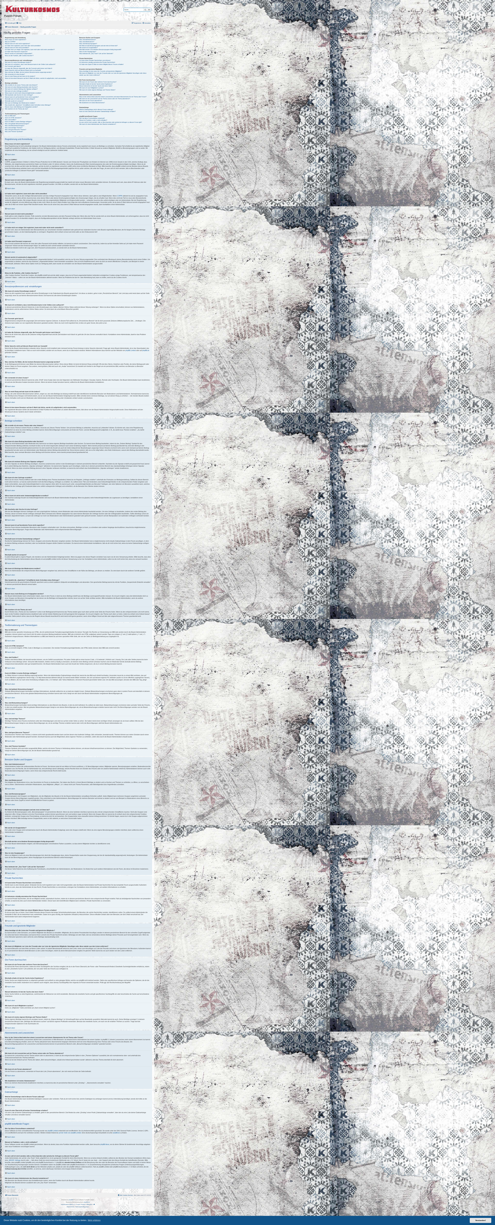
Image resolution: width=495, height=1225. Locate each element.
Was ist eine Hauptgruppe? (87, 51)
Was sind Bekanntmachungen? (14, 125)
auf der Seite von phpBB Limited (70, 1133)
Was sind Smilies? (10, 119)
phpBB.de (145, 350)
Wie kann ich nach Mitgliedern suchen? (91, 88)
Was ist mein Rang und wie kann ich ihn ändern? (20, 76)
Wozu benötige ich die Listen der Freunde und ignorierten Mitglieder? (100, 71)
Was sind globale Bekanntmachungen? (17, 123)
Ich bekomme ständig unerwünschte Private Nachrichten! (97, 62)
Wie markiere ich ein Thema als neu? (16, 109)
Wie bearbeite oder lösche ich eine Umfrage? (19, 95)
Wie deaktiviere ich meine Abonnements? (92, 102)
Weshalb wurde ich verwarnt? (14, 101)
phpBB (71, 1200)
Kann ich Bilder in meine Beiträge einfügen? (18, 121)
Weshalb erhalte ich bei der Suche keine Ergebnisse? (96, 84)
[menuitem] (18, 23)
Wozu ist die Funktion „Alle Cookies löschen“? (19, 55)
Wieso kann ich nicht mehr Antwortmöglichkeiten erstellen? (23, 93)
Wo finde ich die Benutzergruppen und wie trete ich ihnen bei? (98, 45)
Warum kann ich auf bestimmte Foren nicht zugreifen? (22, 97)
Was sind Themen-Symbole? (14, 131)
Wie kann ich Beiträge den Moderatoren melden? (20, 103)
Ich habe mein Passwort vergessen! (16, 51)
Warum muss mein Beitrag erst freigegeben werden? (21, 107)
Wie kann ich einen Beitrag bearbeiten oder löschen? (21, 87)
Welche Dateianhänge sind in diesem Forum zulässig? (96, 109)
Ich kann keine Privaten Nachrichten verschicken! (94, 60)
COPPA (119, 196)
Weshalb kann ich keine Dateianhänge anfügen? (20, 99)
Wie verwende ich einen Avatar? (15, 74)
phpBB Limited (130, 350)
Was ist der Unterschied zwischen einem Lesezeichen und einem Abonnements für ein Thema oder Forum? (112, 96)
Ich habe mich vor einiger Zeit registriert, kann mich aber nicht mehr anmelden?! (30, 49)
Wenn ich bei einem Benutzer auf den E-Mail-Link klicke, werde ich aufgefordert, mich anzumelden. (35, 78)
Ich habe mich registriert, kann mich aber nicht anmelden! (23, 45)
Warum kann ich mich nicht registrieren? (17, 43)
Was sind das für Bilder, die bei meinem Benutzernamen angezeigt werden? (28, 72)
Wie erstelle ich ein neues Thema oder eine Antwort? (21, 85)
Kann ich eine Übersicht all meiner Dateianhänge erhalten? (97, 111)
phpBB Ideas (104, 1144)
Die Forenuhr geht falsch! (13, 66)
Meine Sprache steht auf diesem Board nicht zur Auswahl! (23, 70)
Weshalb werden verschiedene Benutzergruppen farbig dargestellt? (100, 49)
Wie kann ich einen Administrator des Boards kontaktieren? (97, 124)
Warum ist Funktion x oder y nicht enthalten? (93, 120)
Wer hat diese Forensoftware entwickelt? (92, 118)
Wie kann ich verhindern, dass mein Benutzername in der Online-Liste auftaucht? (30, 64)
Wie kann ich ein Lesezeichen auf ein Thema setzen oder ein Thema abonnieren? (104, 98)
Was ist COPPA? (10, 41)
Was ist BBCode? (10, 115)
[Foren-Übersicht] (32, 8)
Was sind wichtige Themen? (13, 127)
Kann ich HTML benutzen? (13, 118)
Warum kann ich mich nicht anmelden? (17, 47)
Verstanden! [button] (480, 1220)
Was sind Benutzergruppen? (88, 43)
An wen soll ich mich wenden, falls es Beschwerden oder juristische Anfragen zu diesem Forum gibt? (110, 122)
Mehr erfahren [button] (94, 1220)
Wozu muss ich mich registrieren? (15, 39)
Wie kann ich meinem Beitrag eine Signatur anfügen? (21, 89)
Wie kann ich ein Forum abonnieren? (90, 100)
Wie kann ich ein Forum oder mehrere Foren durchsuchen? (97, 82)
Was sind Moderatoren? (86, 41)
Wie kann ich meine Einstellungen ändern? (18, 62)
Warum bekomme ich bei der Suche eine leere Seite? (95, 86)
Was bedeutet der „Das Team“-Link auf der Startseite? (96, 53)
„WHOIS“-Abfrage (14, 1160)
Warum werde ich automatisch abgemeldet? (18, 53)
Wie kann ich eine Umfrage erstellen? (16, 91)
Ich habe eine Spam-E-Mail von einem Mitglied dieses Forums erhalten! (101, 64)
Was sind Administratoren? (87, 39)
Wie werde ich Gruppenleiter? (88, 47)
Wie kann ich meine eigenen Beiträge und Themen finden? (97, 90)
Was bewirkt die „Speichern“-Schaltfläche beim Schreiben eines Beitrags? (28, 105)
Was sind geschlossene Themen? (15, 129)
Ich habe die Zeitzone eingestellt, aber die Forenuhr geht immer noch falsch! (28, 68)
